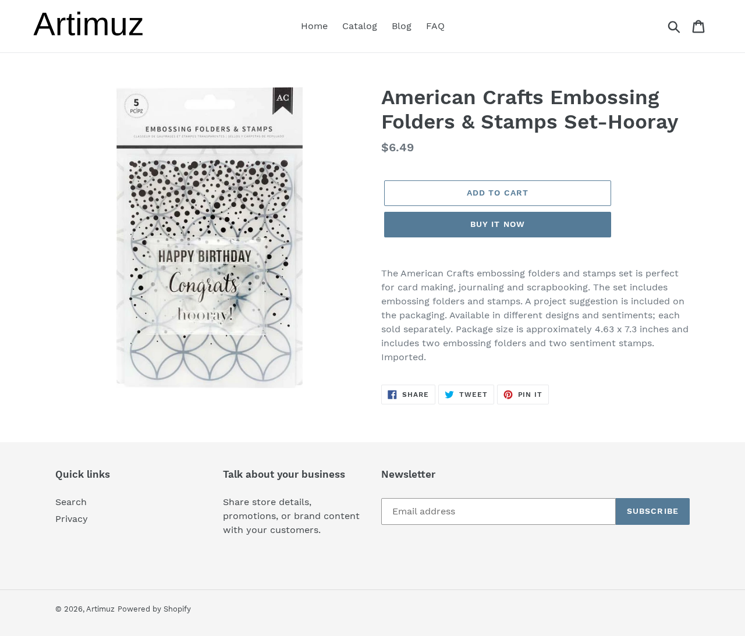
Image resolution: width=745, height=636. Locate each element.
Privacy (71, 518)
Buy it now (497, 224)
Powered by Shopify (154, 609)
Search (71, 501)
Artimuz (100, 609)
